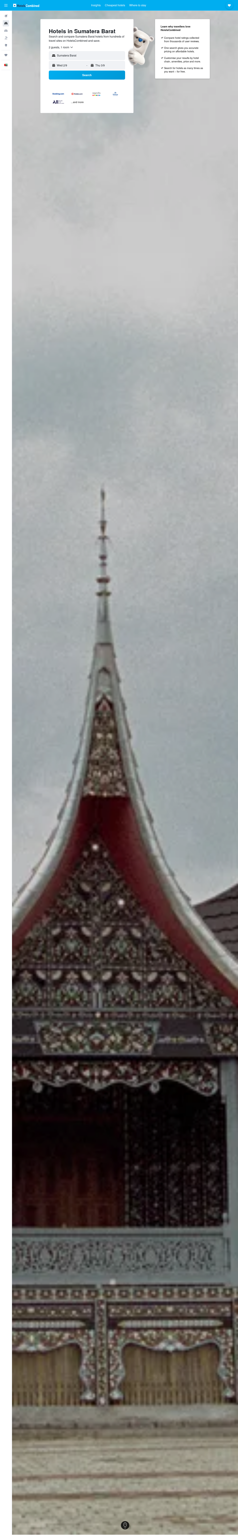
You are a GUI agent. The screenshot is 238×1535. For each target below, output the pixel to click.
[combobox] (61, 47)
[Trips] (5, 55)
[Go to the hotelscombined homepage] (26, 5)
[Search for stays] (5, 23)
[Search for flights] (5, 16)
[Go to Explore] (5, 45)
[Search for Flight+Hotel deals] (5, 37)
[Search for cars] (5, 30)
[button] (6, 5)
